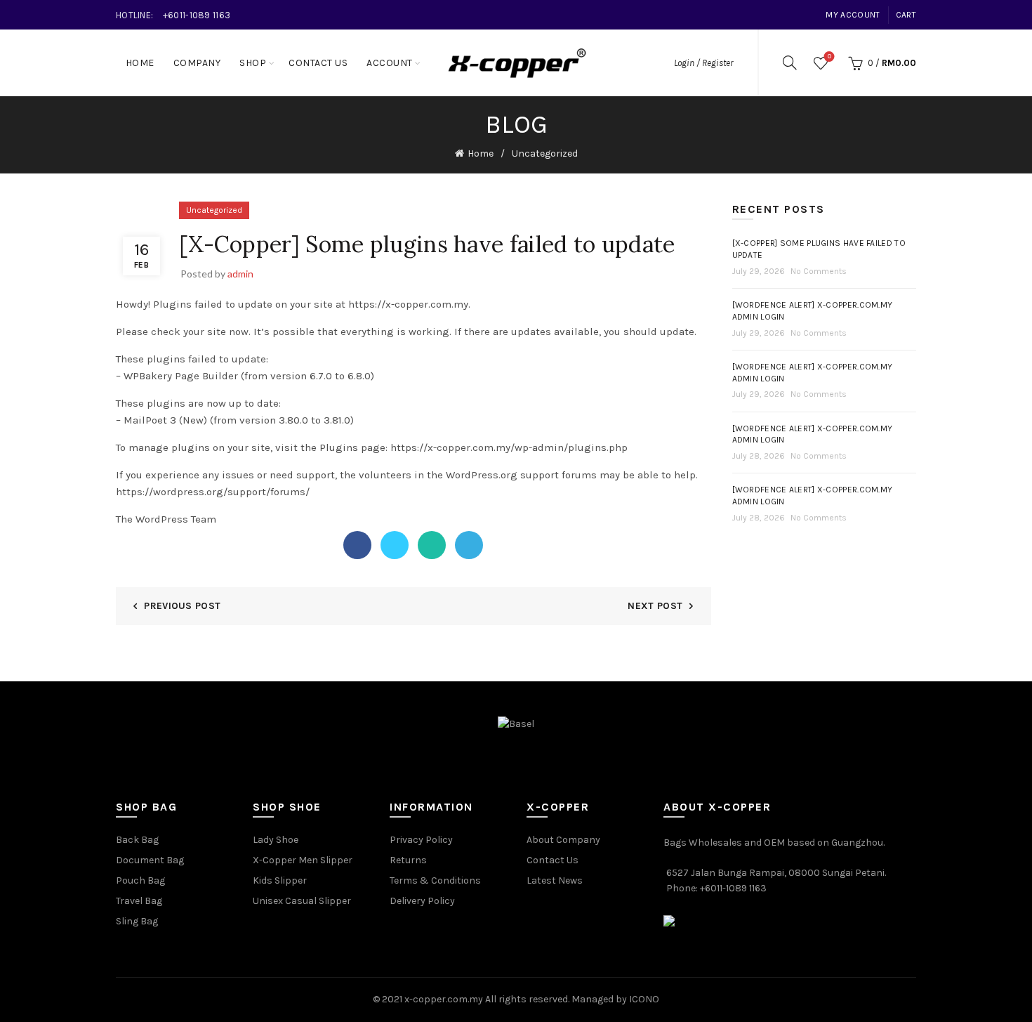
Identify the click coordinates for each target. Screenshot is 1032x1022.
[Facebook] (357, 545)
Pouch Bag (140, 880)
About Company (563, 840)
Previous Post (182, 606)
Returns (408, 860)
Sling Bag (137, 921)
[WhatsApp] (432, 545)
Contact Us (318, 63)
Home (140, 63)
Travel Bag (139, 901)
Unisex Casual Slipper (302, 901)
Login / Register (703, 63)
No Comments (818, 271)
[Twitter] (395, 545)
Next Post (655, 606)
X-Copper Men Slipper (302, 860)
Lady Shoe (275, 840)
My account (853, 15)
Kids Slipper (280, 880)
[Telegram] (469, 545)
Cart (906, 15)
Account (389, 63)
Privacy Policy (421, 840)
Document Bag (150, 860)
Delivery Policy (422, 901)
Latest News (555, 880)
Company (197, 63)
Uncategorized (545, 153)
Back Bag (137, 840)
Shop (252, 63)
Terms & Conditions (435, 880)
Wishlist (829, 56)
